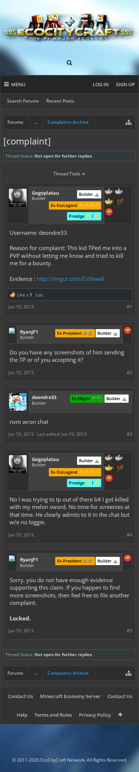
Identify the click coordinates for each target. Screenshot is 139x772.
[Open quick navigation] (128, 122)
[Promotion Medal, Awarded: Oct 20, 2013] (119, 202)
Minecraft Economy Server (70, 696)
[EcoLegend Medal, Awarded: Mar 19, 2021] (109, 202)
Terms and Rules (53, 714)
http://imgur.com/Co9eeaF (71, 278)
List (39, 295)
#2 (129, 372)
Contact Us (20, 696)
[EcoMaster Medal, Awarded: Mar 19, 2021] (119, 192)
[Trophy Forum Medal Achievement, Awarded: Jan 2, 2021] (109, 212)
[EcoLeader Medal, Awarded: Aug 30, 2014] (109, 192)
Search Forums (23, 101)
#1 (129, 306)
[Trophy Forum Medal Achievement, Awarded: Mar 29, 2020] (127, 331)
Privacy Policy (95, 714)
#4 (129, 535)
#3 (129, 434)
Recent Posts (60, 101)
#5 (129, 630)
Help (22, 714)
